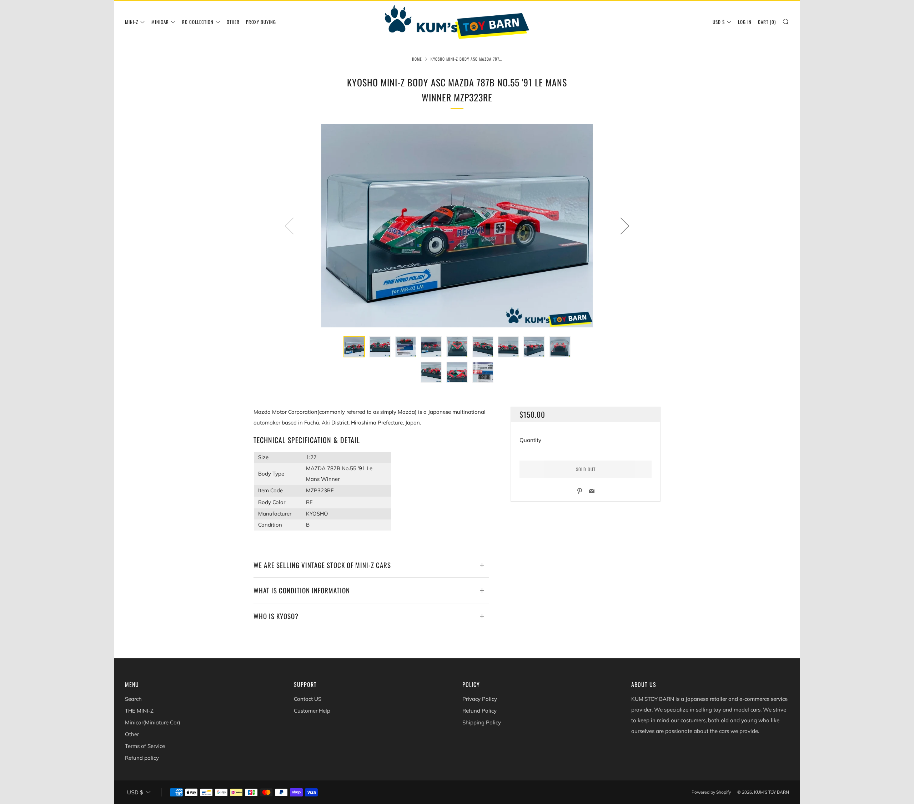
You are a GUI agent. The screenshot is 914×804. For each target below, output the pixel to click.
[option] (457, 225)
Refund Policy (479, 710)
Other (233, 21)
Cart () (767, 21)
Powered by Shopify (711, 792)
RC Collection (198, 21)
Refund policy (142, 757)
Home (417, 59)
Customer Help (312, 710)
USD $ (719, 21)
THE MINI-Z (139, 710)
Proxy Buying (261, 21)
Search (133, 698)
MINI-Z (131, 21)
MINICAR (160, 21)
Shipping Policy (481, 722)
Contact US (307, 698)
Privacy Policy (479, 698)
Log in (745, 21)
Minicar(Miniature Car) (152, 722)
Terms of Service (145, 746)
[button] (354, 346)
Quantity (530, 440)
